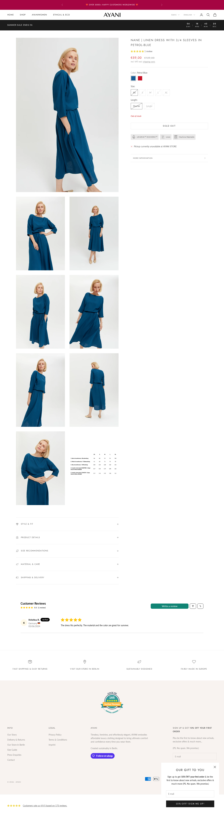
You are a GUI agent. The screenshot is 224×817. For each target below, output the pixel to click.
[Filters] (193, 606)
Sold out (169, 126)
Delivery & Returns (16, 739)
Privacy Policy (55, 734)
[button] (137, 51)
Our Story (12, 734)
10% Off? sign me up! (190, 803)
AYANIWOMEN (39, 14)
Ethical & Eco (61, 14)
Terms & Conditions (58, 739)
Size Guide (12, 749)
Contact (11, 760)
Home (10, 14)
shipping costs (149, 61)
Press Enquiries (14, 755)
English (188, 15)
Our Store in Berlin (16, 744)
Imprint (52, 744)
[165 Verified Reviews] (112, 714)
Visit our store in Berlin (84, 668)
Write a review (170, 606)
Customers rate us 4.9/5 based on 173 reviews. (45, 805)
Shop (23, 14)
